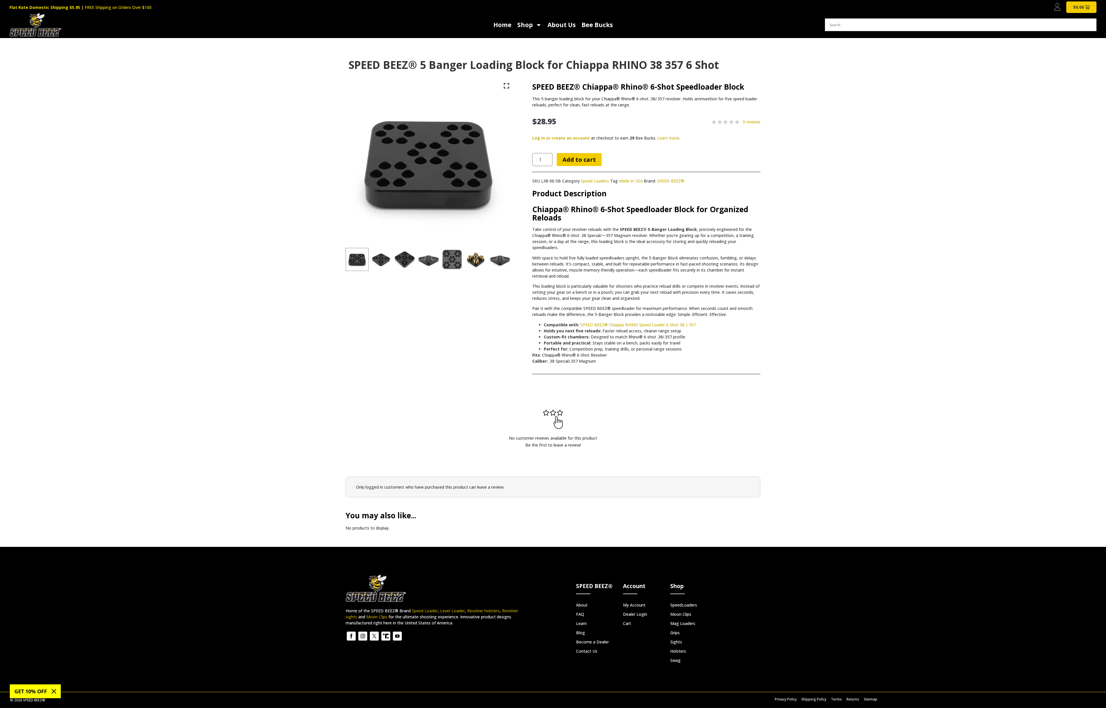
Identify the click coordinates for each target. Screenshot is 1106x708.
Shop (525, 25)
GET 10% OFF (30, 691)
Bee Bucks (597, 25)
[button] (357, 259)
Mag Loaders (682, 623)
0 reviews (751, 122)
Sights (676, 642)
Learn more (668, 138)
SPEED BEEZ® (670, 181)
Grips (675, 632)
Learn (581, 623)
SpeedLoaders (683, 605)
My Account (634, 605)
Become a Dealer (592, 642)
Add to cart (579, 159)
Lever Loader (452, 610)
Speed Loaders (595, 181)
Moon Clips (376, 617)
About (582, 605)
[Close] (54, 691)
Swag (675, 660)
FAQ (580, 614)
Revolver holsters (483, 610)
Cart (627, 623)
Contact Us (586, 651)
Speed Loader (425, 610)
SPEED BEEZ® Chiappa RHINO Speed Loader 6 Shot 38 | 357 (638, 324)
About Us (562, 25)
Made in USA (631, 181)
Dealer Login (635, 614)
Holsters (678, 651)
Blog (580, 632)
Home (502, 25)
